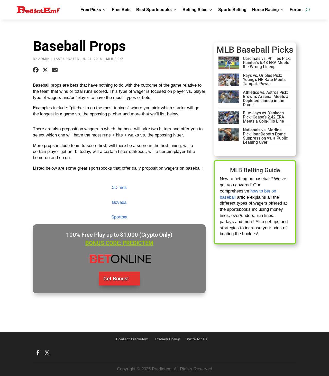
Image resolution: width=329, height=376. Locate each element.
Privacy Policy (167, 339)
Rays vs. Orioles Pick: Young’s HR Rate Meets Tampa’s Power (264, 79)
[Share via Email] (55, 70)
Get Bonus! (116, 279)
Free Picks (90, 9)
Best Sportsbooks (154, 9)
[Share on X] (45, 70)
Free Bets (121, 9)
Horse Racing (265, 9)
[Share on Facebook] (36, 70)
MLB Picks (115, 59)
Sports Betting (232, 9)
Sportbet (119, 217)
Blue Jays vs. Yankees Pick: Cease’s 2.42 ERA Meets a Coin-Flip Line (263, 117)
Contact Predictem (132, 339)
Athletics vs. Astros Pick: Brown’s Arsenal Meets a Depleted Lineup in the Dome (265, 98)
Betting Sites (194, 9)
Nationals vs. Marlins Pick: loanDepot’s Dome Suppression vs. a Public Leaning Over (265, 136)
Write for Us (197, 339)
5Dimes (119, 187)
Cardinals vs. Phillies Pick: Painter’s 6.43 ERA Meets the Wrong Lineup (267, 62)
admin (44, 59)
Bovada (119, 202)
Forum (296, 9)
